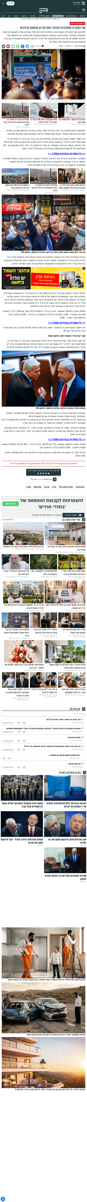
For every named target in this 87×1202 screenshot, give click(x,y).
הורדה (10, 3)
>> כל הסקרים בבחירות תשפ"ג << (66, 153)
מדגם (54, 487)
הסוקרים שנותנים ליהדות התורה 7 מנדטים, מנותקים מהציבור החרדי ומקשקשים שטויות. (43, 728)
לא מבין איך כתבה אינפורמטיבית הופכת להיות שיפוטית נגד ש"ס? (52, 746)
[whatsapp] (18, 46)
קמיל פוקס (37, 487)
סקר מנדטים (80, 487)
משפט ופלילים (44, 16)
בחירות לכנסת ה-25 (66, 487)
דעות (16, 16)
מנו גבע (46, 487)
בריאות (24, 16)
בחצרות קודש (71, 16)
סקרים (29, 487)
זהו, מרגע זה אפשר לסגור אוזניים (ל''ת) (64, 719)
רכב (9, 16)
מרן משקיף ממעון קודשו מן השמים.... (64, 755)
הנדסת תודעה (74, 764)
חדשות (82, 16)
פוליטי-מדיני (58, 16)
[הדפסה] (13, 46)
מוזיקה (33, 16)
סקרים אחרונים (74, 737)
